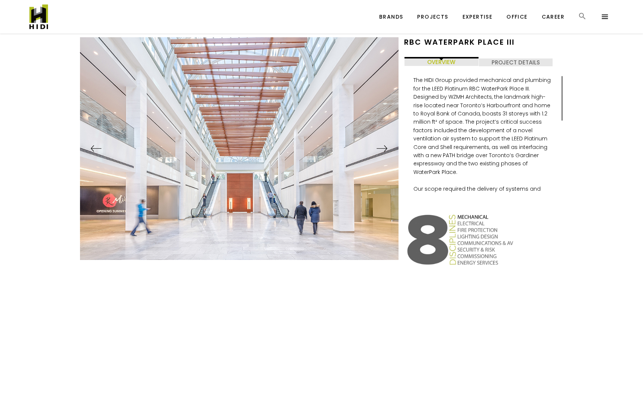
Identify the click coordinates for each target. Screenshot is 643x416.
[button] (582, 23)
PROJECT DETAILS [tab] (516, 62)
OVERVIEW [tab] (441, 62)
